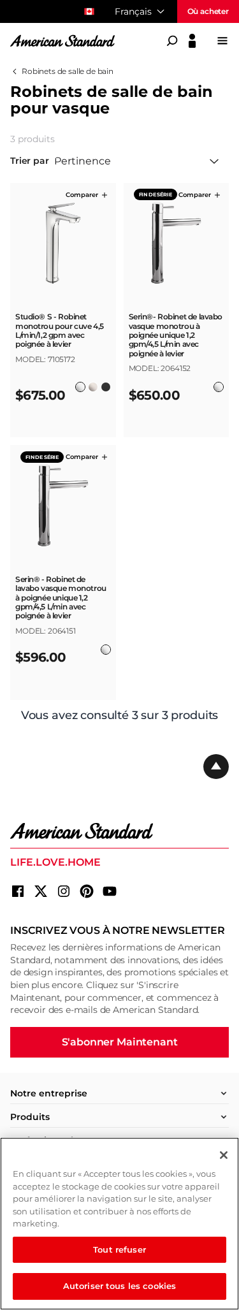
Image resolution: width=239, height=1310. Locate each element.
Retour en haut (216, 767)
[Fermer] (224, 1155)
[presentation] (63, 343)
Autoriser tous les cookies (119, 1286)
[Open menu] (222, 40)
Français (133, 11)
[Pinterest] (86, 891)
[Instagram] (63, 891)
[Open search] (172, 40)
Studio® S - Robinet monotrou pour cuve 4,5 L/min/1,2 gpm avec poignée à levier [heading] (59, 330)
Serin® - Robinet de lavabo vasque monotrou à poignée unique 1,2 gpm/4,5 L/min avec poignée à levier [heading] (60, 598)
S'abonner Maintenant (120, 1042)
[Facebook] (17, 891)
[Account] (192, 41)
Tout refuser (119, 1249)
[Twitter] (40, 891)
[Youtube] (109, 891)
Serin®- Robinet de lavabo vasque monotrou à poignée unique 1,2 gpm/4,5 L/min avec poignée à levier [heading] (176, 335)
